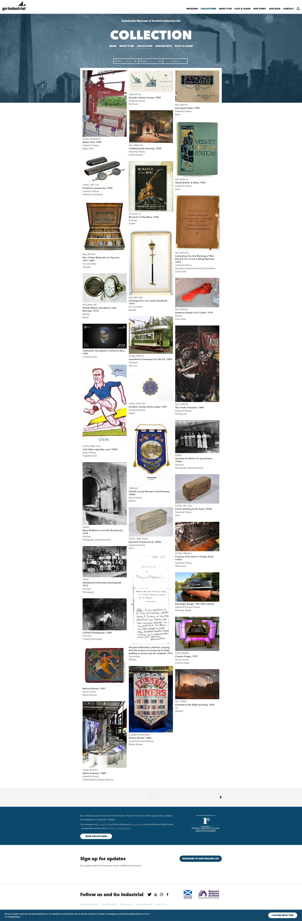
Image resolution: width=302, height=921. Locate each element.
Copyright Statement (144, 904)
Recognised (135, 824)
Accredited (103, 824)
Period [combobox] (118, 61)
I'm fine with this (283, 915)
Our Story (259, 8)
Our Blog (274, 8)
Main (112, 46)
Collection (144, 46)
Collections (208, 8)
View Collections (96, 836)
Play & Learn (242, 8)
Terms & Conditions (109, 904)
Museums (192, 8)
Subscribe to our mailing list (200, 858)
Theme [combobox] (143, 61)
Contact (288, 8)
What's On (225, 8)
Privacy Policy (126, 904)
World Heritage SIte (120, 828)
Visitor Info (163, 46)
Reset (175, 61)
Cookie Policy (161, 904)
